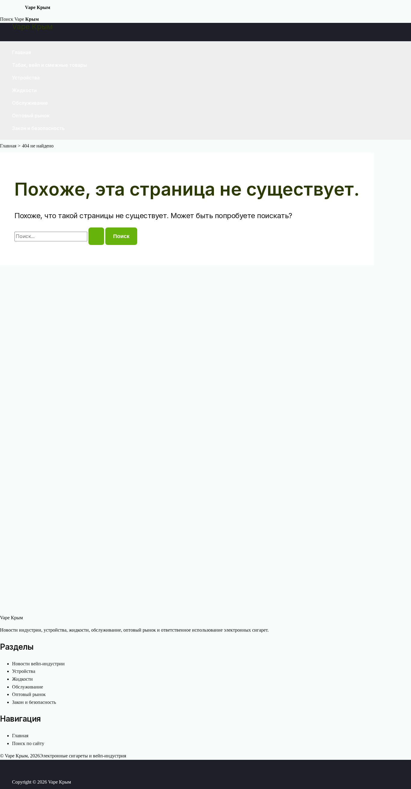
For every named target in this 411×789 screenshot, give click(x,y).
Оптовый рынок (31, 116)
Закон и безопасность (38, 128)
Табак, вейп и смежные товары (49, 65)
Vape (26, 19)
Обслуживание (30, 103)
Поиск (6, 19)
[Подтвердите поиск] (96, 236)
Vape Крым (32, 26)
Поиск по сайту (28, 743)
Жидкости (24, 90)
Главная (21, 52)
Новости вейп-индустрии (38, 663)
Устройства (26, 78)
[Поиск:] (59, 236)
